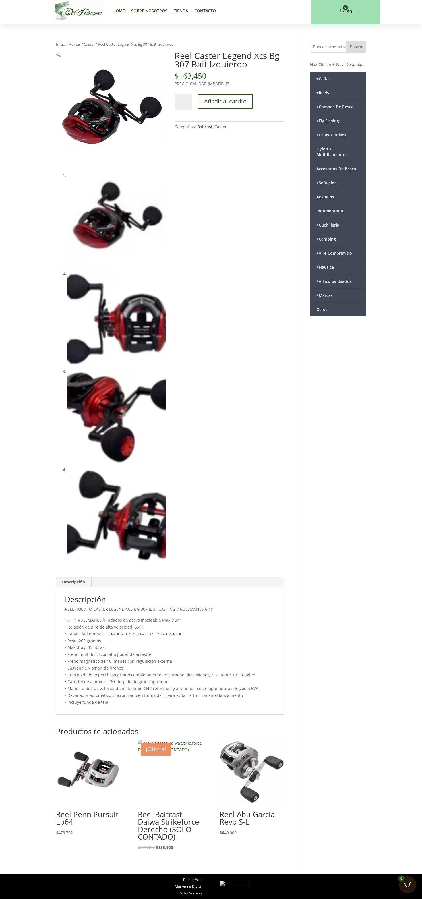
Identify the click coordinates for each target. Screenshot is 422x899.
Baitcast (204, 126)
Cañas (323, 78)
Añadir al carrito (225, 101)
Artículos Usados (334, 281)
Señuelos (326, 182)
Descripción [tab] (73, 582)
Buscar (356, 46)
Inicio (60, 44)
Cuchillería (327, 225)
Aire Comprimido (334, 253)
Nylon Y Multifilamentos (332, 151)
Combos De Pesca (334, 106)
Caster (89, 44)
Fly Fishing (327, 120)
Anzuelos (325, 197)
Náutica (325, 267)
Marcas (74, 44)
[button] (58, 54)
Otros (322, 309)
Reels (322, 92)
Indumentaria (329, 211)
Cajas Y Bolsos (331, 135)
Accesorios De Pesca (336, 168)
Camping (326, 239)
